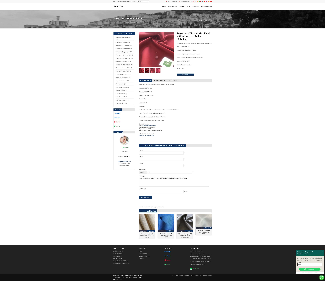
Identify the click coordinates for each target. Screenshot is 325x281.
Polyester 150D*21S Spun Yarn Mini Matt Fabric (166, 235)
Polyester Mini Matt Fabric (205, 20)
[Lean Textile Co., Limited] (118, 8)
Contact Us (195, 6)
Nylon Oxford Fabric (122, 74)
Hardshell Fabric (120, 97)
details (143, 231)
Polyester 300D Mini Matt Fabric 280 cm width (204, 232)
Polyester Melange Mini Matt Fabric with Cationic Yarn (185, 235)
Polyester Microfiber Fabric (124, 37)
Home (164, 6)
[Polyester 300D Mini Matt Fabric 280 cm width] (204, 226)
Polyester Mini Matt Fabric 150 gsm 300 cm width (151, 207)
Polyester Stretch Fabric (123, 48)
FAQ (188, 6)
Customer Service (206, 6)
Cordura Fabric (120, 103)
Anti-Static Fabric (121, 87)
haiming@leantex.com (186, 1)
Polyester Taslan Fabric (122, 71)
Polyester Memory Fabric (123, 68)
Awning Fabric (120, 84)
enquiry (185, 74)
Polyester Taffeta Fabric (123, 64)
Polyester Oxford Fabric (123, 45)
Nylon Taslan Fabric (121, 80)
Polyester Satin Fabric (122, 61)
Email (299, 262)
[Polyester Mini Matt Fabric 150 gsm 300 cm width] (147, 229)
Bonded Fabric (120, 90)
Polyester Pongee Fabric (123, 52)
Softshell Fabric (120, 93)
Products (181, 6)
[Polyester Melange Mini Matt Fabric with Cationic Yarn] (185, 229)
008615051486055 (172, 1)
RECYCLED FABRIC (121, 100)
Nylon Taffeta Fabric (122, 77)
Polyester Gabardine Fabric (124, 58)
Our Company (172, 6)
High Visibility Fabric (122, 42)
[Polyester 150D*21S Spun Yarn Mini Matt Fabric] (166, 229)
